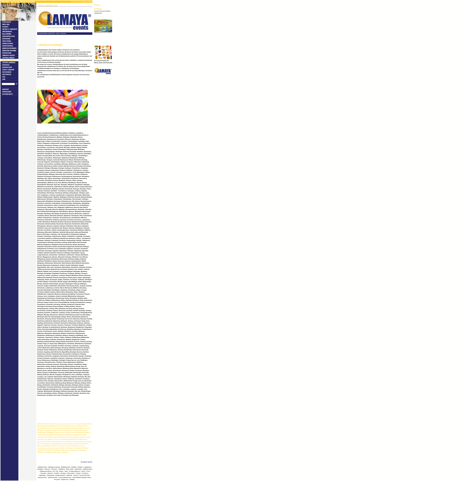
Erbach (59, 430)
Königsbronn (62, 437)
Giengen (77, 430)
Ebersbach (87, 428)
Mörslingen (56, 441)
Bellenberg (40, 426)
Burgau (39, 428)
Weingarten (49, 452)
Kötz (68, 437)
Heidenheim (80, 432)
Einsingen (46, 430)
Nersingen (88, 441)
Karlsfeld (83, 435)
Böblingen (62, 428)
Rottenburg (61, 446)
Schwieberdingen (42, 448)
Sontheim (85, 448)
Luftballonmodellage (86, 1)
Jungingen (76, 435)
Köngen (54, 437)
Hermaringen (41, 435)
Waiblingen (41, 452)
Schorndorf (81, 446)
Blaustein (75, 426)
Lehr (45, 439)
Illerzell (69, 435)
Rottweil (67, 446)
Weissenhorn (57, 452)
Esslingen (66, 430)
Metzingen (40, 441)
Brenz (86, 426)
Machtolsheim (74, 439)
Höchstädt (49, 435)
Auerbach (52, 424)
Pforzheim (85, 444)
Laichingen (74, 437)
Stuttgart (47, 450)
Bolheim (81, 426)
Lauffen (87, 437)
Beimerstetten (87, 424)
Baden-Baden (72, 424)
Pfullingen (40, 446)
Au (47, 424)
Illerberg (56, 435)
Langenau (81, 437)
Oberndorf (72, 444)
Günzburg (65, 432)
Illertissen (63, 435)
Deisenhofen (71, 428)
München (63, 441)
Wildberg (65, 452)
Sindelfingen (69, 448)
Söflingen (57, 450)
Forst (71, 430)
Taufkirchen (65, 450)
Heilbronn (87, 432)
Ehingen (40, 430)
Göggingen (50, 432)
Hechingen (72, 432)
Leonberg (57, 439)
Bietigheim (52, 426)
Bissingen (59, 426)
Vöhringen (82, 450)
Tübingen (72, 450)
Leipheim (50, 439)
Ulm (77, 450)
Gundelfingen (41, 432)
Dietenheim (80, 428)
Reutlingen (47, 446)
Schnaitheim (73, 446)
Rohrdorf (54, 446)
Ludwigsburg (64, 439)
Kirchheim (48, 437)
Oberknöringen (63, 444)
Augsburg (58, 424)
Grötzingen (83, 430)
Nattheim (69, 441)
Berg (46, 426)
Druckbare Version (86, 462)
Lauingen (40, 439)
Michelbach (48, 441)
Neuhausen (47, 444)
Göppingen (58, 432)
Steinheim (40, 450)
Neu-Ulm (40, 444)
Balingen (79, 424)
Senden (62, 448)
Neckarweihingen (78, 441)
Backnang (65, 424)
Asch (44, 424)
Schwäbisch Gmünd (53, 448)
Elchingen (53, 430)
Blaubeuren (67, 426)
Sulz (52, 450)
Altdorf (39, 424)
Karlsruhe (40, 437)
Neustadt (55, 444)
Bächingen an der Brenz (50, 428)
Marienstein (83, 439)
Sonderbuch (78, 448)
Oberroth (79, 444)
